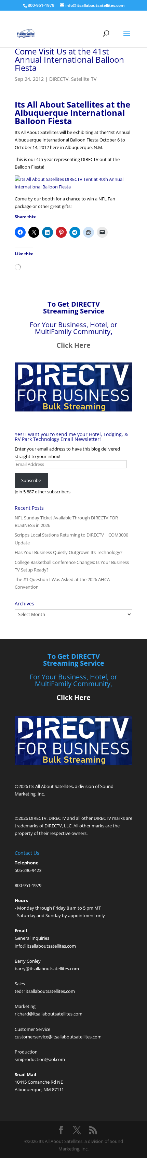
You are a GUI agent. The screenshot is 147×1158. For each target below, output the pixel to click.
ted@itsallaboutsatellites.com (45, 991)
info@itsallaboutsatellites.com (45, 946)
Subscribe (31, 480)
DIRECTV (58, 79)
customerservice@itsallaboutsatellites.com (58, 1037)
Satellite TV (83, 79)
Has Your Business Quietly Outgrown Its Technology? (68, 552)
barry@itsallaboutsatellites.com (47, 968)
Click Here (73, 345)
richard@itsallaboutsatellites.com (48, 1014)
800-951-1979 (28, 885)
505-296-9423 (28, 870)
